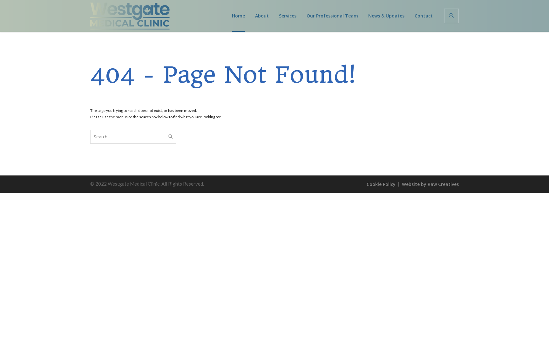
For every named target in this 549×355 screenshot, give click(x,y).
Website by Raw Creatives (430, 184)
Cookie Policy (381, 184)
